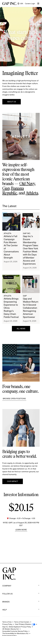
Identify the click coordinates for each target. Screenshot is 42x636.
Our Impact (12, 481)
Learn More (21, 530)
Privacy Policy (7, 624)
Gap (5, 188)
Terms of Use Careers (21, 622)
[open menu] (38, 3)
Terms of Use (7, 622)
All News (21, 328)
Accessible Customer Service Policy (15, 631)
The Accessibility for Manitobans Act (15, 633)
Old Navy (27, 184)
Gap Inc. (27, 233)
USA (20, 4)
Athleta (32, 193)
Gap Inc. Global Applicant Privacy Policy (16, 627)
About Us (11, 102)
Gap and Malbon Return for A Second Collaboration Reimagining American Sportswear (30, 307)
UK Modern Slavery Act (10, 629)
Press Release (8, 215)
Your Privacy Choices (23, 624)
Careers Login (30, 3)
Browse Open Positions (14, 398)
